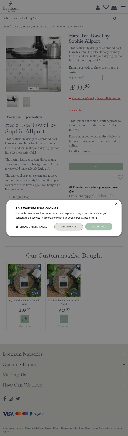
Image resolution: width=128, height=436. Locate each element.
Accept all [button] (99, 226)
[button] (31, 226)
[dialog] (64, 218)
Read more (90, 217)
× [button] (116, 203)
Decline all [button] (68, 226)
